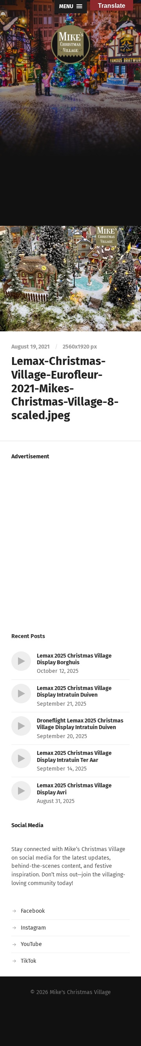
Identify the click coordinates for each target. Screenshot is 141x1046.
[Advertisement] (70, 151)
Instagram (33, 927)
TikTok (28, 961)
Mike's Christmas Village (80, 992)
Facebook (33, 911)
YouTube (31, 944)
